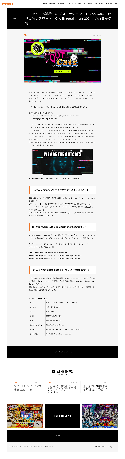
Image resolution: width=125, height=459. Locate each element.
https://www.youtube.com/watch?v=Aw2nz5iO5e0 (62, 178)
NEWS (15, 18)
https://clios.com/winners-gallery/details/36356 (65, 255)
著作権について (49, 446)
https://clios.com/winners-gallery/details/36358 (65, 258)
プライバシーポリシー (36, 446)
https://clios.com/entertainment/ (56, 253)
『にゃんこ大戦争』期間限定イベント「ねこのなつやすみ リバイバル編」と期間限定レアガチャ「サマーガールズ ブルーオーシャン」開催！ (62, 389)
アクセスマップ (13, 446)
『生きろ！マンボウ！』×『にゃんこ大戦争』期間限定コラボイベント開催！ (27, 388)
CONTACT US (62, 436)
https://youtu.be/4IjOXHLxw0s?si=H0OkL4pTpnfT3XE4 (65, 329)
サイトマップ (24, 446)
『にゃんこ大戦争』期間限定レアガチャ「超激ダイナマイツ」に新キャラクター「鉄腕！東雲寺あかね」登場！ (96, 388)
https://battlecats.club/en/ (55, 325)
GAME (26, 35)
